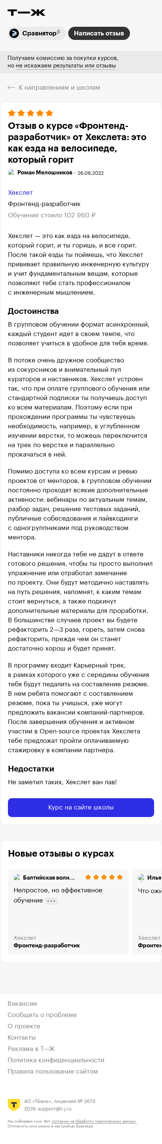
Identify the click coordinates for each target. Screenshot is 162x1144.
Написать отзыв (99, 33)
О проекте (24, 1026)
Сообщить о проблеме (42, 1015)
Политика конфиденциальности (56, 1060)
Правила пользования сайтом (53, 1071)
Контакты (22, 1037)
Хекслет (20, 192)
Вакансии (22, 1003)
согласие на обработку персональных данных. (94, 1121)
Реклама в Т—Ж (31, 1049)
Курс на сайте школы (81, 807)
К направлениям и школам (59, 87)
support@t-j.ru (55, 1108)
